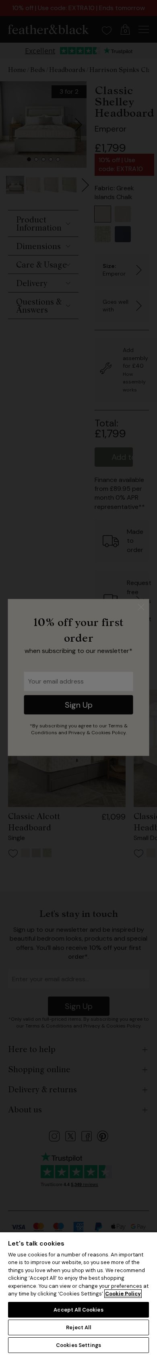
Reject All (78, 1327)
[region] (78, 1293)
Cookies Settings (78, 1345)
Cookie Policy (123, 1293)
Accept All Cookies (78, 1309)
